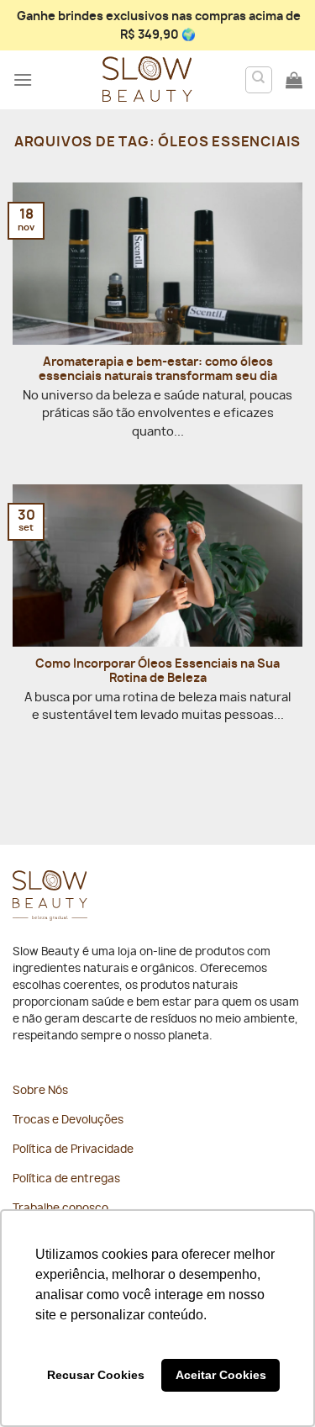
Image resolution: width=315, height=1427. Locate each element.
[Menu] (23, 79)
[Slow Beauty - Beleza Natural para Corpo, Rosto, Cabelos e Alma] (147, 79)
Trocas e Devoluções (68, 1120)
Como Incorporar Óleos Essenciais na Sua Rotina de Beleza (157, 671)
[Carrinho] (294, 79)
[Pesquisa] (259, 79)
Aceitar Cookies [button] (221, 1375)
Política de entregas (66, 1179)
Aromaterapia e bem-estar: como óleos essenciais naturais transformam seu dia (158, 370)
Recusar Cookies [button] (95, 1375)
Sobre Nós (40, 1091)
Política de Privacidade (73, 1149)
